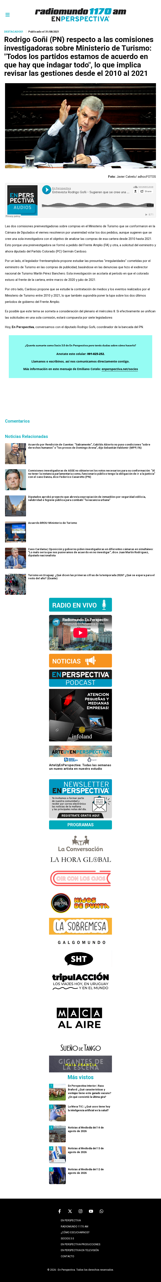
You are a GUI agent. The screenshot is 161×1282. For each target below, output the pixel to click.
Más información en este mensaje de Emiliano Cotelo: (80, 369)
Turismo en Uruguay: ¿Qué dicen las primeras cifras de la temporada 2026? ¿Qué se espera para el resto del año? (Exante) (91, 577)
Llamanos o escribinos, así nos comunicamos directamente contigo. (80, 361)
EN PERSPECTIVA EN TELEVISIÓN (80, 1250)
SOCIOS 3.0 (67, 1238)
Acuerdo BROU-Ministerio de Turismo (52, 522)
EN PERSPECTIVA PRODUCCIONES (80, 1244)
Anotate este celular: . (80, 354)
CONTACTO (67, 1256)
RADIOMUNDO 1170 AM (74, 1226)
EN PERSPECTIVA (71, 1220)
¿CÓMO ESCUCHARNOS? (75, 1232)
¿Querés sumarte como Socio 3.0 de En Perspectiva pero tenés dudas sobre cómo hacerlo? (80, 345)
